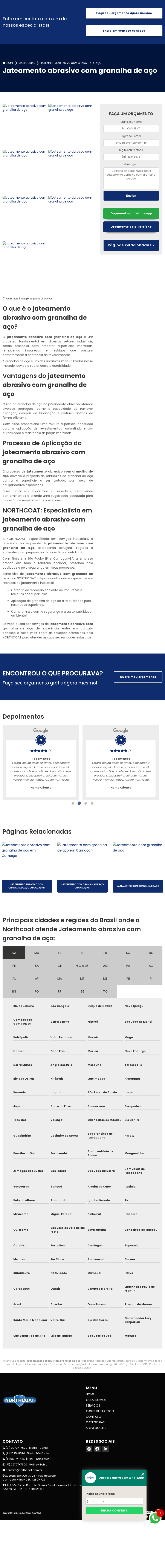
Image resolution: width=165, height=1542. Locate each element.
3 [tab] (86, 803)
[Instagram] (89, 1449)
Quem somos (96, 1400)
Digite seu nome (131, 122)
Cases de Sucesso (100, 1411)
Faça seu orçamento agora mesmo (124, 13)
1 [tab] (73, 803)
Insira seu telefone (100, 1494)
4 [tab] (92, 803)
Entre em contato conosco (124, 30)
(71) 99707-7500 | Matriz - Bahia (26, 1448)
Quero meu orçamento (138, 677)
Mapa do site (96, 1428)
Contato (93, 1417)
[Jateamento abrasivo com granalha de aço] (25, 126)
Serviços (93, 1405)
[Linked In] (105, 1449)
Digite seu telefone (131, 150)
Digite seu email (131, 136)
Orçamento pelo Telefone (131, 227)
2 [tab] (79, 803)
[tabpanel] (41, 762)
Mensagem (131, 164)
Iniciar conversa (114, 1510)
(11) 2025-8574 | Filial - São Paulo (27, 1453)
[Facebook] (97, 1449)
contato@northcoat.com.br (23, 1470)
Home (10, 63)
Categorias (27, 63)
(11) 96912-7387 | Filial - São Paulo (27, 1459)
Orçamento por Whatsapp (131, 213)
